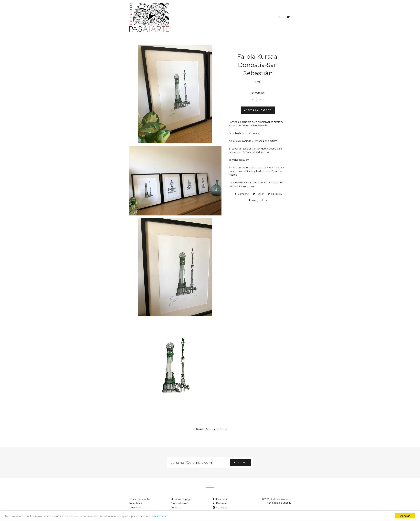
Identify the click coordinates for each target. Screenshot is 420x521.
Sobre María (135, 503)
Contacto (176, 507)
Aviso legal (135, 507)
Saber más (159, 516)
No (262, 99)
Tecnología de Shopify (278, 502)
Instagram (222, 507)
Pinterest (221, 503)
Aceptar (405, 516)
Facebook (221, 499)
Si (253, 99)
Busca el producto (139, 499)
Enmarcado (258, 92)
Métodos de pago (181, 499)
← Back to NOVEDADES (210, 428)
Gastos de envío (180, 503)
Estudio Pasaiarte (281, 499)
